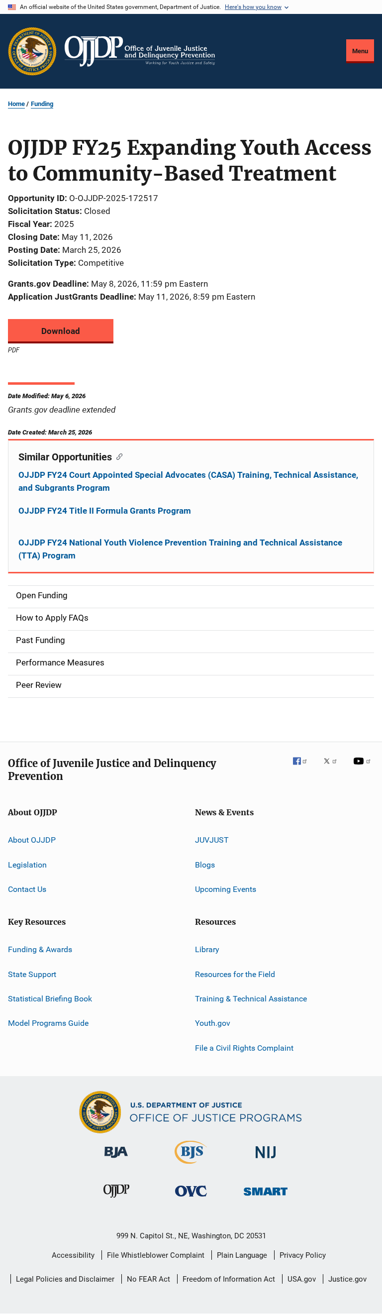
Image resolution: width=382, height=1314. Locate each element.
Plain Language (242, 1255)
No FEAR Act (148, 1279)
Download (60, 331)
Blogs (205, 864)
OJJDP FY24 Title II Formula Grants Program (104, 511)
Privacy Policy (303, 1255)
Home (16, 104)
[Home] (140, 51)
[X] (334, 768)
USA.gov (301, 1279)
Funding (42, 104)
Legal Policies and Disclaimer (65, 1279)
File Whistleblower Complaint (155, 1255)
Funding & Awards (40, 949)
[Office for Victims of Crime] (191, 1198)
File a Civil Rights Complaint (244, 1048)
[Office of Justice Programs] (32, 51)
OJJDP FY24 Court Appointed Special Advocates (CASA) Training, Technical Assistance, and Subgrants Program (188, 481)
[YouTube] (364, 768)
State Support (32, 974)
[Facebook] (304, 768)
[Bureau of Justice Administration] (116, 1159)
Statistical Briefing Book (50, 998)
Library (207, 949)
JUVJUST (212, 840)
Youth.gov (212, 1023)
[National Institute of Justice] (266, 1160)
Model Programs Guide (48, 1023)
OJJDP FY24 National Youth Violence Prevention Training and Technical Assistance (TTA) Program (180, 549)
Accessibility (73, 1255)
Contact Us (27, 889)
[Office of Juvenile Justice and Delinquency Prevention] (116, 1199)
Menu (360, 51)
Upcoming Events (225, 889)
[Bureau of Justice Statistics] (191, 1165)
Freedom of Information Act (229, 1279)
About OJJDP (32, 840)
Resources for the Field (235, 974)
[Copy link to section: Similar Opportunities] (117, 456)
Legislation (27, 864)
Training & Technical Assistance (251, 998)
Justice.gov (347, 1279)
